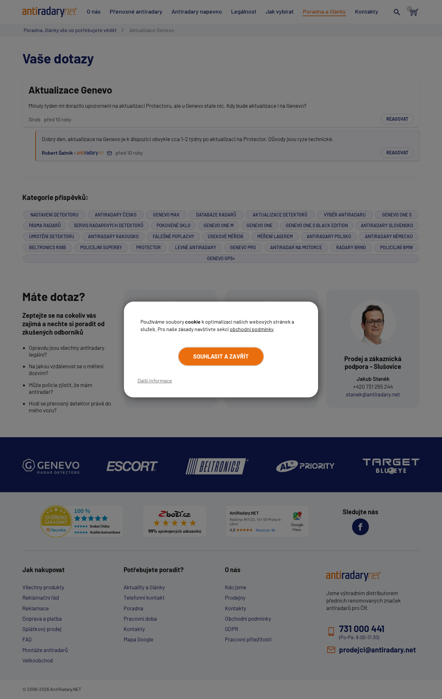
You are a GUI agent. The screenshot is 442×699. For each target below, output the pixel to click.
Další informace (155, 380)
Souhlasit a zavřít (221, 356)
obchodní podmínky (251, 329)
